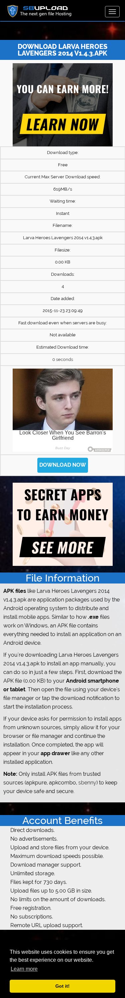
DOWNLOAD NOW (62, 465)
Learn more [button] (24, 969)
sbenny (87, 782)
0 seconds (62, 359)
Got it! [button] (62, 986)
